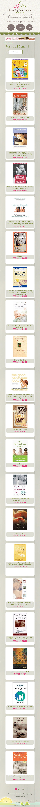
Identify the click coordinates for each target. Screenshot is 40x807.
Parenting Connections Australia (19, 801)
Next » (22, 789)
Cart (29, 27)
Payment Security (20, 796)
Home (9, 22)
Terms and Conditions (15, 794)
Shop (11, 27)
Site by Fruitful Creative (20, 805)
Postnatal (10, 43)
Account (20, 27)
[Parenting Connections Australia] (20, 12)
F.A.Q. (23, 22)
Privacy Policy (27, 794)
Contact (30, 22)
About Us (16, 22)
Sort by (6, 52)
